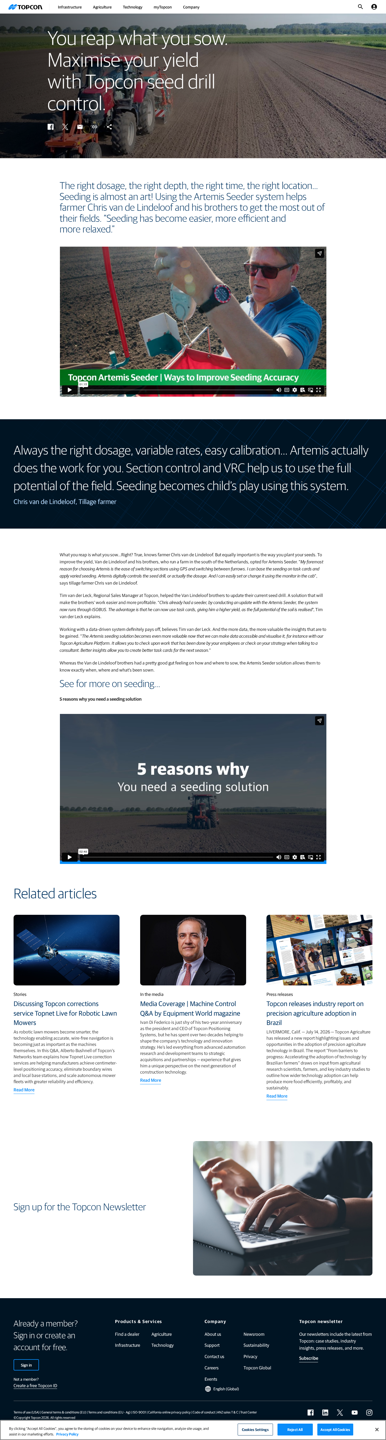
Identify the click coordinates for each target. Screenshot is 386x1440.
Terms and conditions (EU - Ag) (109, 1412)
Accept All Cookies (335, 1429)
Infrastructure (70, 6)
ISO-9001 (139, 1412)
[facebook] (310, 1412)
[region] (193, 1430)
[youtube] (355, 1412)
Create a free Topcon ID (35, 1385)
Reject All (295, 1429)
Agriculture (102, 6)
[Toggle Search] (360, 6)
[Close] (377, 1429)
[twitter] (340, 1412)
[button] (50, 127)
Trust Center (248, 1412)
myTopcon (163, 6)
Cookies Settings (255, 1429)
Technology (132, 6)
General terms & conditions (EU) (64, 1412)
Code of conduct (204, 1412)
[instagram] (369, 1412)
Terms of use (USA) (27, 1412)
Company (191, 6)
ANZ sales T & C (227, 1412)
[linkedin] (325, 1412)
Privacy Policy (67, 1434)
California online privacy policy (169, 1412)
